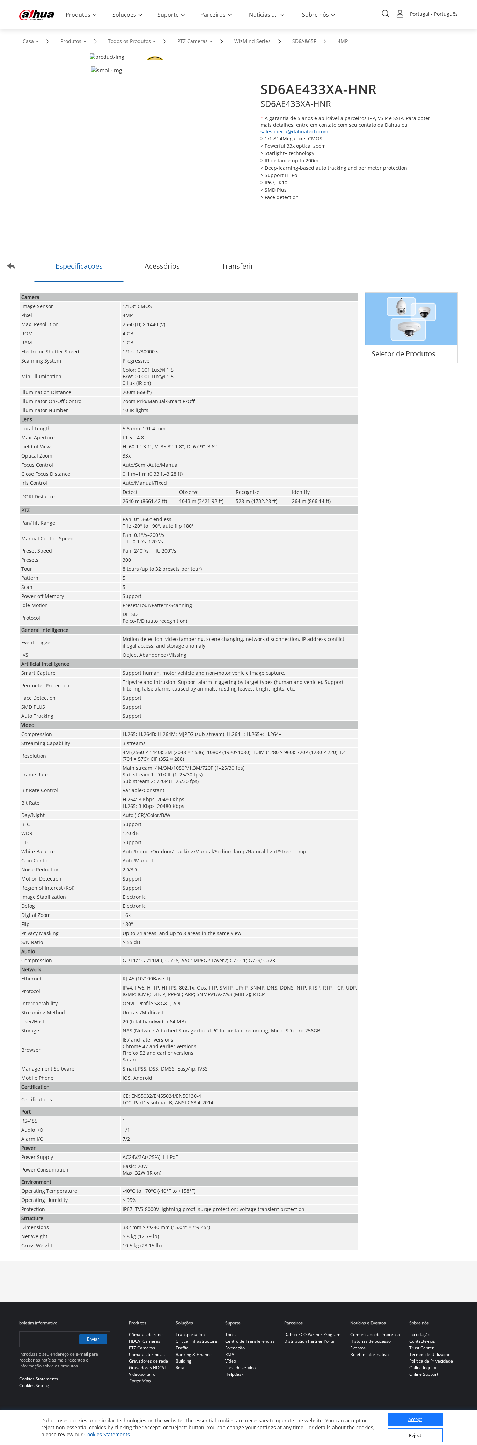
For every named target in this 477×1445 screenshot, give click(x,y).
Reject (415, 1435)
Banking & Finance (194, 1354)
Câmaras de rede (146, 1334)
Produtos (70, 41)
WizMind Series (252, 41)
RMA (229, 1354)
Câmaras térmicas (147, 1354)
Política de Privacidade (431, 1361)
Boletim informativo (369, 1354)
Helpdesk (234, 1374)
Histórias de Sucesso (370, 1341)
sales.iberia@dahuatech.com (294, 131)
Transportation (190, 1334)
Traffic (182, 1348)
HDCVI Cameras (144, 1341)
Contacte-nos (422, 1341)
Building (183, 1361)
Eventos (358, 1348)
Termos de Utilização (429, 1354)
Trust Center (421, 1348)
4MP (343, 41)
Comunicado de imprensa (375, 1334)
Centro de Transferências (250, 1341)
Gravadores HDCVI (147, 1368)
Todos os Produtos (129, 41)
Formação (235, 1348)
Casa (28, 41)
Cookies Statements (107, 1434)
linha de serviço (240, 1368)
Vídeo (230, 1361)
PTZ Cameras (192, 41)
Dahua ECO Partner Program (312, 1334)
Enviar (93, 1339)
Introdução (419, 1334)
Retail (181, 1368)
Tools (230, 1334)
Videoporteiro (142, 1374)
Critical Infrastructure (196, 1341)
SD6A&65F (304, 41)
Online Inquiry (422, 1368)
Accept (415, 1419)
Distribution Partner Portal (309, 1341)
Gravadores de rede (148, 1361)
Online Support (423, 1374)
